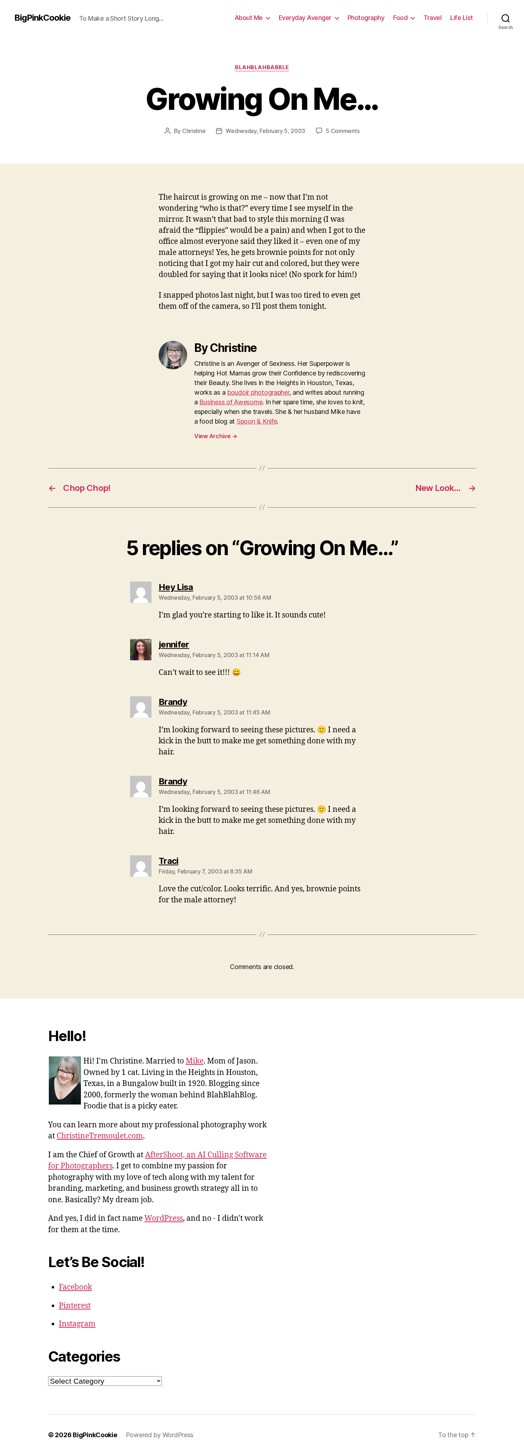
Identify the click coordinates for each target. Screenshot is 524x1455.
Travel (432, 17)
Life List (461, 17)
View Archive (215, 436)
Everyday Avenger (305, 17)
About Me (249, 17)
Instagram (77, 1324)
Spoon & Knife (257, 421)
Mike (195, 1061)
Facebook (75, 1287)
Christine (194, 130)
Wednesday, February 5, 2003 (265, 130)
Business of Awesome (230, 402)
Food (400, 17)
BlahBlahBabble (262, 67)
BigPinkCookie (42, 18)
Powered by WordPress (160, 1435)
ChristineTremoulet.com (100, 1136)
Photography (366, 17)
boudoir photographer (258, 392)
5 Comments (342, 130)
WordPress (163, 1218)
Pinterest (75, 1306)
